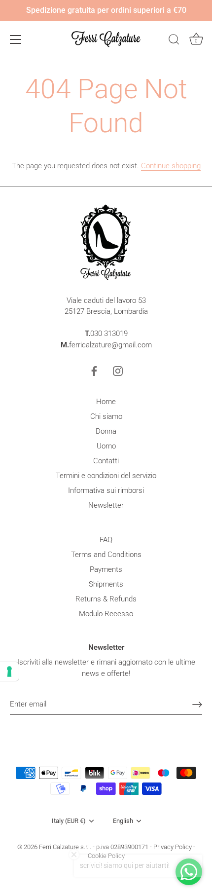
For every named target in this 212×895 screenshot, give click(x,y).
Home (106, 401)
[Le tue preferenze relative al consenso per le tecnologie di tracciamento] (9, 671)
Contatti (106, 460)
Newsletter (106, 505)
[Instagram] (118, 370)
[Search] (174, 41)
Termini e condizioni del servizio (106, 475)
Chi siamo (106, 416)
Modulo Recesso (106, 613)
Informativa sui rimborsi (106, 490)
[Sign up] (197, 704)
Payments (106, 569)
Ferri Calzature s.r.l (64, 847)
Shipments (106, 584)
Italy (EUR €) (69, 820)
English (123, 820)
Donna (106, 431)
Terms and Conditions (106, 554)
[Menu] (16, 39)
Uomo (106, 446)
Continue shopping (171, 165)
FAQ (106, 539)
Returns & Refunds (106, 599)
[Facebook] (94, 370)
